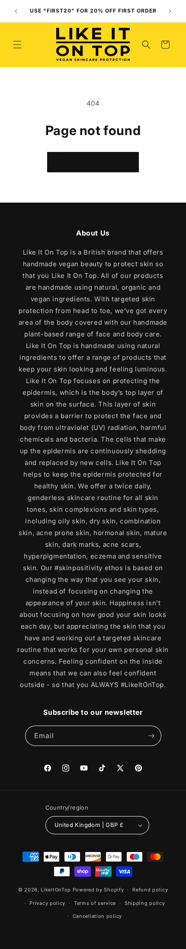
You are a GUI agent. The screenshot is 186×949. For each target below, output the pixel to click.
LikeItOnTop (56, 890)
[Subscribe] (151, 736)
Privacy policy (47, 903)
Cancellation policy (97, 916)
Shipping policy (145, 903)
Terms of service (95, 903)
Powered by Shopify (98, 890)
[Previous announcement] (16, 11)
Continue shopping (93, 162)
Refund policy (150, 890)
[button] (17, 44)
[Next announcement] (170, 11)
